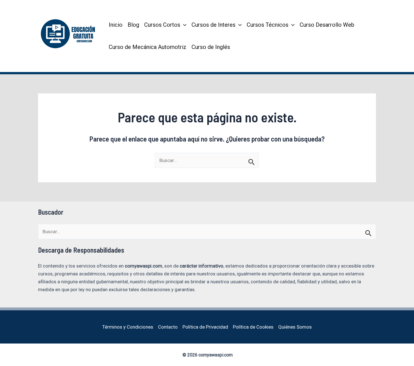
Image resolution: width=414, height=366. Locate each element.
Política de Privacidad (205, 327)
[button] (183, 24)
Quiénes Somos (295, 327)
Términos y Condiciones (127, 327)
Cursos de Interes (213, 24)
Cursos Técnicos (267, 24)
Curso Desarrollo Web (327, 24)
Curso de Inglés (211, 47)
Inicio (116, 24)
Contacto (168, 327)
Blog (133, 24)
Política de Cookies (253, 327)
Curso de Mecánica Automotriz (147, 47)
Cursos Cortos (162, 24)
